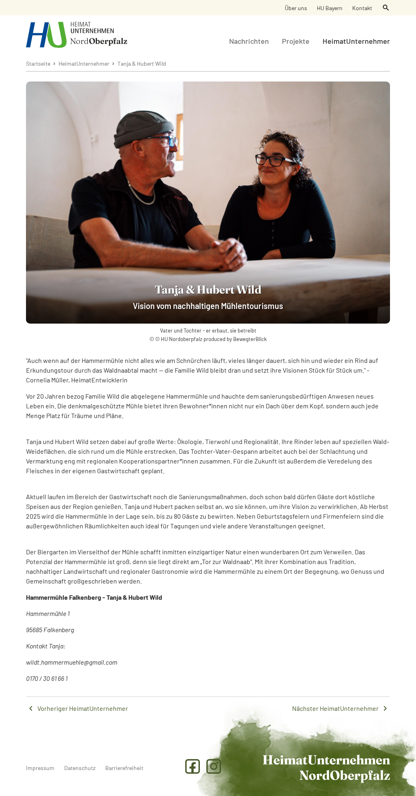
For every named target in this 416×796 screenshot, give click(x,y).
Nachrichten (249, 40)
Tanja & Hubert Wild (141, 63)
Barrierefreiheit (124, 767)
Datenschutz (79, 767)
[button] (386, 8)
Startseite (38, 63)
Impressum (40, 767)
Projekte (296, 40)
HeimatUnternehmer (356, 40)
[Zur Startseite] (76, 35)
